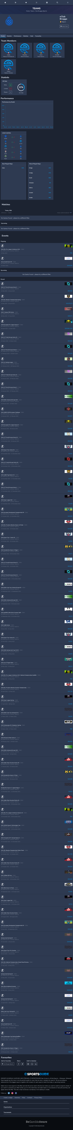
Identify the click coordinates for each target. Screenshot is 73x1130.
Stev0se (25, 55)
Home (28, 11)
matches (25, 36)
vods (31, 36)
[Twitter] (22, 1063)
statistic (9, 36)
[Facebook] (18, 1063)
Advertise (17, 1097)
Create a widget (8, 1097)
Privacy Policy (38, 1097)
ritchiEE (57, 55)
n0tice (8, 71)
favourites (38, 36)
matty (8, 55)
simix (41, 55)
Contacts (29, 1097)
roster (3, 36)
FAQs (23, 1097)
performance (17, 36)
